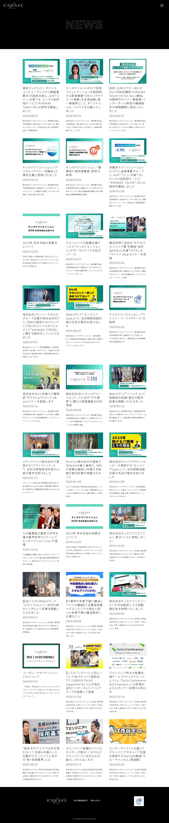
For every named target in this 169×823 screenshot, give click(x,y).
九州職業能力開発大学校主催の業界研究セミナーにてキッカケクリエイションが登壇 (41, 538)
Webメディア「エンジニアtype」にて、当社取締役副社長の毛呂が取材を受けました (84, 320)
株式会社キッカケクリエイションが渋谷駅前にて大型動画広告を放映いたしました (127, 605)
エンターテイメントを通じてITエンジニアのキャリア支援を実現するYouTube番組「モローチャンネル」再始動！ (127, 753)
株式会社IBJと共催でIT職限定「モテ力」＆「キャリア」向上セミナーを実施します (41, 397)
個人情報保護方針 (81, 800)
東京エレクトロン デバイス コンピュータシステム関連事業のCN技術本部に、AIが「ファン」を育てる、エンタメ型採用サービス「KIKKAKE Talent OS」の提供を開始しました (41, 99)
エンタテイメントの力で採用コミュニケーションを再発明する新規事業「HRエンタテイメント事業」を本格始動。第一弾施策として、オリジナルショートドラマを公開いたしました (84, 99)
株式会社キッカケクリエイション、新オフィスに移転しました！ (127, 537)
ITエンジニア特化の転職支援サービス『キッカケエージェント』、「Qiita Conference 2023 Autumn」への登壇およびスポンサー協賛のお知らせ (127, 682)
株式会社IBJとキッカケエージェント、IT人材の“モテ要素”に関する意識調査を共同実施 (84, 399)
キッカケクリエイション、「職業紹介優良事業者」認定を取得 (83, 171)
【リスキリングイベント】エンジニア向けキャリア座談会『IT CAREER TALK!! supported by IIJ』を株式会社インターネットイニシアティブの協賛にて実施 (84, 682)
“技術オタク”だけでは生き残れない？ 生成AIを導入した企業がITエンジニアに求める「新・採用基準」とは (41, 753)
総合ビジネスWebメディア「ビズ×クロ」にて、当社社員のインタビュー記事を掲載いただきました (41, 606)
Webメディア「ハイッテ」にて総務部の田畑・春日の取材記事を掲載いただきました (127, 397)
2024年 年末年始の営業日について (83, 535)
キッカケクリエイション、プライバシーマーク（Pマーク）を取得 (127, 318)
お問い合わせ (95, 800)
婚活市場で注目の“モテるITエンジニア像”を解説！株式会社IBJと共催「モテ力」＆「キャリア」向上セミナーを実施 (127, 250)
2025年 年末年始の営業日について (40, 244)
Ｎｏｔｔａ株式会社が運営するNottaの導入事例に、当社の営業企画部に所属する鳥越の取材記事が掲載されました (84, 469)
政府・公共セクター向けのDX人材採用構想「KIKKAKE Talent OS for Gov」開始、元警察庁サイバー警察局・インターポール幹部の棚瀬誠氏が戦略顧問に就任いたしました (127, 99)
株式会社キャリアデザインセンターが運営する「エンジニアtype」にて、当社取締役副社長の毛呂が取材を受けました (127, 469)
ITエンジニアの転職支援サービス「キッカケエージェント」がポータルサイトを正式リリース (83, 248)
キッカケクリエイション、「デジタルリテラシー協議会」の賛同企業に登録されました (40, 171)
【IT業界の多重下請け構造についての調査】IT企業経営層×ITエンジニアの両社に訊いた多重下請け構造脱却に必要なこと (84, 608)
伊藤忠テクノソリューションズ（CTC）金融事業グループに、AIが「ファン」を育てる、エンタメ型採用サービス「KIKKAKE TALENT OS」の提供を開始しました (127, 176)
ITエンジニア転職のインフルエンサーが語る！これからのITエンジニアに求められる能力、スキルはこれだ (84, 753)
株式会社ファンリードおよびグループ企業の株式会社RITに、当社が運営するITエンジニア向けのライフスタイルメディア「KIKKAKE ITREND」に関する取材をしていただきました (41, 325)
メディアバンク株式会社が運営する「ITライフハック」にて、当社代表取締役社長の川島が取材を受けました (41, 467)
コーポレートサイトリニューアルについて (40, 674)
